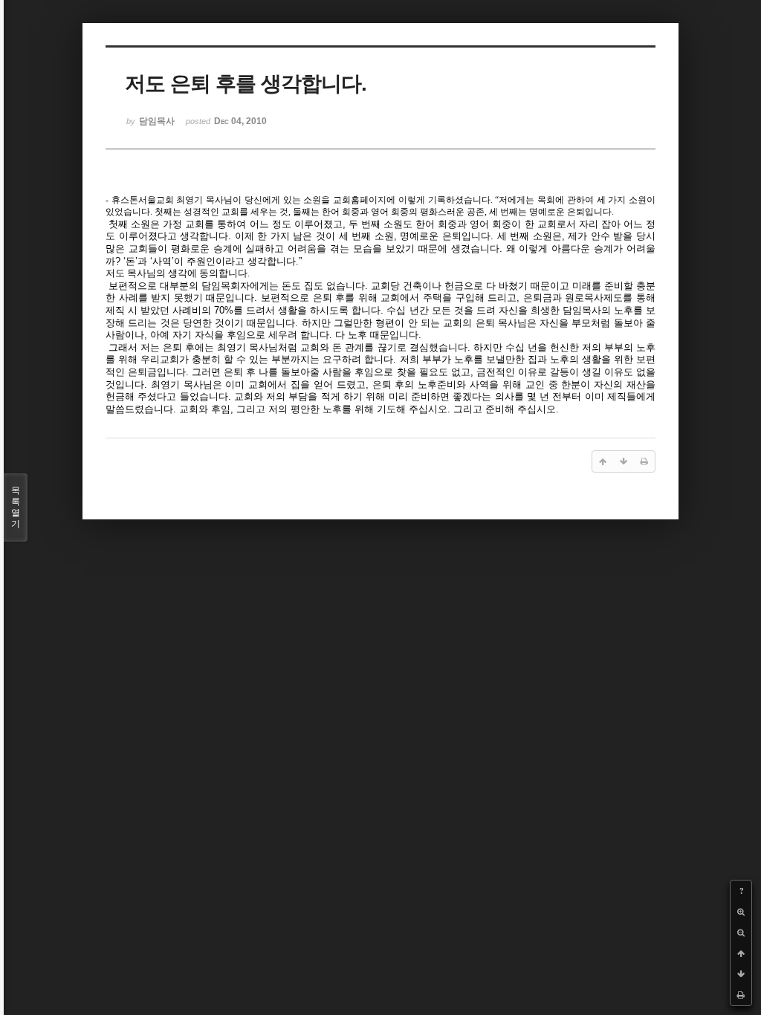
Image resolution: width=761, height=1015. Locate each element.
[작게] (741, 932)
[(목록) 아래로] (741, 974)
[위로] (741, 953)
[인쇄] (741, 995)
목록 (15, 507)
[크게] (741, 911)
